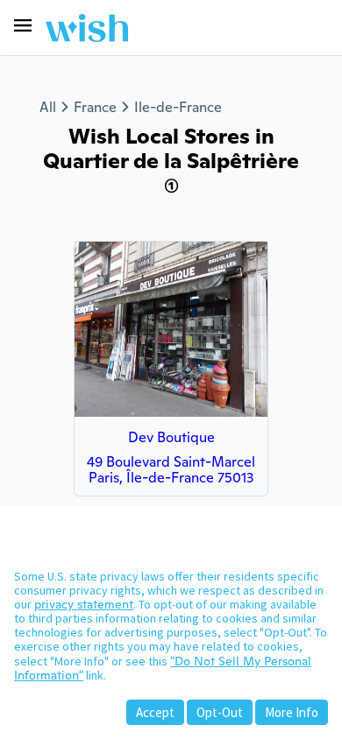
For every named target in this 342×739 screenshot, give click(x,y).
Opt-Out (219, 712)
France (95, 107)
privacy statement (83, 604)
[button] (23, 25)
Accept (155, 712)
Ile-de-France (178, 107)
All (47, 107)
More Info (291, 712)
